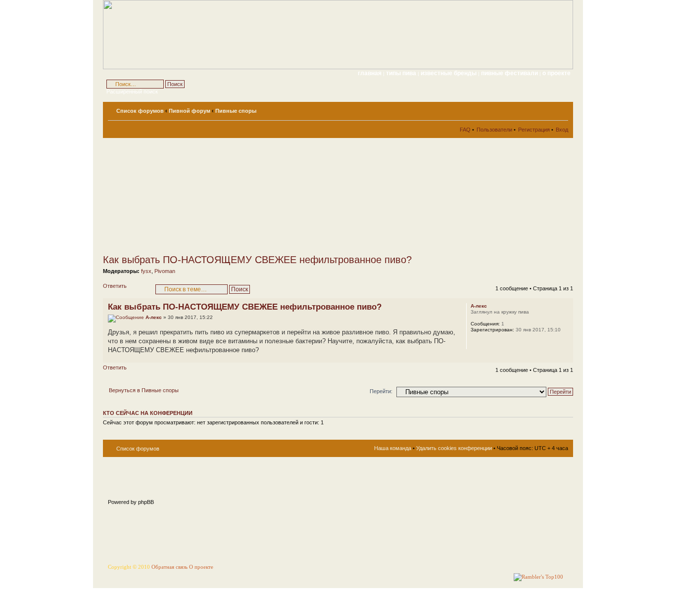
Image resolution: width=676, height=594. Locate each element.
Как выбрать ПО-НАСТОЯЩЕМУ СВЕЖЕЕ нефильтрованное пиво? (257, 259)
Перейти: (381, 391)
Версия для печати (545, 108)
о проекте (556, 73)
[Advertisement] (192, 195)
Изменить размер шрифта (561, 108)
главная (370, 73)
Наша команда (392, 448)
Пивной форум (189, 111)
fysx (146, 271)
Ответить (115, 286)
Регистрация (534, 130)
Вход (562, 130)
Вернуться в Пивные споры (144, 390)
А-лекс (153, 317)
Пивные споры (235, 111)
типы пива (402, 73)
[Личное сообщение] (477, 343)
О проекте (201, 567)
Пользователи (494, 130)
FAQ (465, 130)
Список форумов (140, 111)
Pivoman (164, 271)
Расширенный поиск (132, 91)
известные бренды (449, 73)
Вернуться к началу (565, 357)
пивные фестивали (510, 73)
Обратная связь (169, 567)
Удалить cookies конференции (454, 448)
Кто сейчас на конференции (148, 413)
